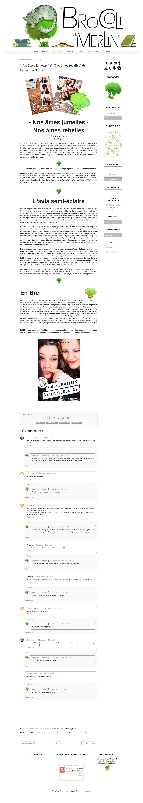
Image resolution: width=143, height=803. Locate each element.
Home (35, 51)
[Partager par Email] (68, 418)
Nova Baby (31, 505)
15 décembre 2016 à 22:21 (49, 673)
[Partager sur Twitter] (54, 418)
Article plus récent (28, 743)
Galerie (70, 51)
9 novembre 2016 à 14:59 (45, 473)
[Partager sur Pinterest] (59, 418)
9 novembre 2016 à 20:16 (45, 545)
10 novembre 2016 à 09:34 (61, 527)
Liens (80, 51)
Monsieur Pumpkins (60, 311)
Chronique (40, 423)
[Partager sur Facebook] (49, 418)
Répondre (30, 445)
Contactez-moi (92, 51)
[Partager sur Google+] (63, 418)
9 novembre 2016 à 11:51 (61, 455)
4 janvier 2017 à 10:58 (60, 689)
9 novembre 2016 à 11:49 (44, 438)
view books (80, 775)
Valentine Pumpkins (39, 455)
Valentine (68, 768)
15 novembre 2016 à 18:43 (47, 640)
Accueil (58, 743)
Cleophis (30, 473)
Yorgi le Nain (109, 210)
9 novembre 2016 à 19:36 (47, 505)
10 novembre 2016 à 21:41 (45, 576)
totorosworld (32, 673)
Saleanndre (31, 640)
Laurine (30, 438)
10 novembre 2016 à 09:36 (61, 560)
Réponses (30, 451)
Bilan (61, 51)
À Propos (106, 51)
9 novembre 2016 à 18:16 (61, 489)
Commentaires (112, 251)
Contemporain (51, 423)
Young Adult (76, 423)
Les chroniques (48, 51)
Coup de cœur (64, 423)
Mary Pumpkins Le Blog (113, 205)
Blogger (88, 791)
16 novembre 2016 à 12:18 (61, 657)
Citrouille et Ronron (111, 207)
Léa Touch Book (33, 608)
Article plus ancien (88, 743)
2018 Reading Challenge (71, 765)
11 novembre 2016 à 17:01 (51, 608)
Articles (110, 248)
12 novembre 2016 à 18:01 (61, 592)
